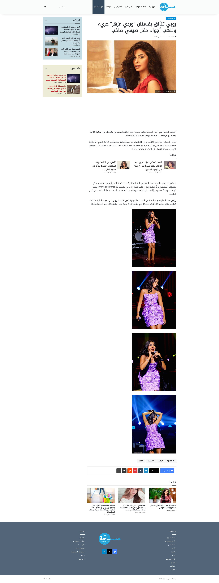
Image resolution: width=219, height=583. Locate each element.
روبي (160, 461)
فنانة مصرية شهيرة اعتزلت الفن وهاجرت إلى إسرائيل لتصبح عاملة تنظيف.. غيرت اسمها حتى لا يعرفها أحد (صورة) (102, 509)
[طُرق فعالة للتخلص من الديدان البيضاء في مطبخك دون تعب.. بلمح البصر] (73, 89)
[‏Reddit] (129, 470)
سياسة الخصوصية (77, 552)
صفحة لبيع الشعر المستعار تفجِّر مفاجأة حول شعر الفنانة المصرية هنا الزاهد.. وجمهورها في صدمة (132, 507)
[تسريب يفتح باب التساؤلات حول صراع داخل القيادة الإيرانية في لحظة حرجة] (51, 52)
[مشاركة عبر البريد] (124, 470)
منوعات (108, 6)
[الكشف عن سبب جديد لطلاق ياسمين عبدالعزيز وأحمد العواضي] (162, 495)
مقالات (172, 566)
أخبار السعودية (141, 6)
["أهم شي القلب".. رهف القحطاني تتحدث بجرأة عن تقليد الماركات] (123, 165)
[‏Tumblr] (140, 470)
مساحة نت (171, 37)
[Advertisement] (131, 113)
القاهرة (170, 461)
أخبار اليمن (118, 6)
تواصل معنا (80, 548)
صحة (173, 555)
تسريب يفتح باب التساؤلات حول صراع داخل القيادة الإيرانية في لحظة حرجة (70, 51)
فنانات (150, 461)
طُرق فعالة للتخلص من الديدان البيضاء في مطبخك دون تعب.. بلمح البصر (56, 89)
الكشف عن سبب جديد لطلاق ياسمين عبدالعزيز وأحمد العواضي (163, 506)
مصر (140, 461)
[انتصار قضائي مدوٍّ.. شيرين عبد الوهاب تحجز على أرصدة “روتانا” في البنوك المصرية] (170, 165)
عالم (82, 555)
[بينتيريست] (135, 470)
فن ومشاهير (98, 6)
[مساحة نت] (167, 6)
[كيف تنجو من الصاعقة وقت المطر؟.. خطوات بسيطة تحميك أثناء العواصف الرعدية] (51, 30)
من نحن (81, 559)
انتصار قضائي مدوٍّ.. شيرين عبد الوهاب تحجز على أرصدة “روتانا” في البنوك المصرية (148, 165)
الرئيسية (152, 6)
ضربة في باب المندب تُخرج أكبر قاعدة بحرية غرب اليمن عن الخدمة (70, 40)
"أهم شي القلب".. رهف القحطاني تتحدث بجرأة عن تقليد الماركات (104, 165)
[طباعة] (118, 470)
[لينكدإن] (146, 470)
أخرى (173, 548)
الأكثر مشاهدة (78, 541)
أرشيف (81, 537)
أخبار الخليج (128, 6)
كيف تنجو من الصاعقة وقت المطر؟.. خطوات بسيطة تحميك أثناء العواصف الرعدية (70, 30)
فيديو (173, 562)
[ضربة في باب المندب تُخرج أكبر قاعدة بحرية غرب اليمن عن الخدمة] (51, 41)
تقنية (173, 552)
